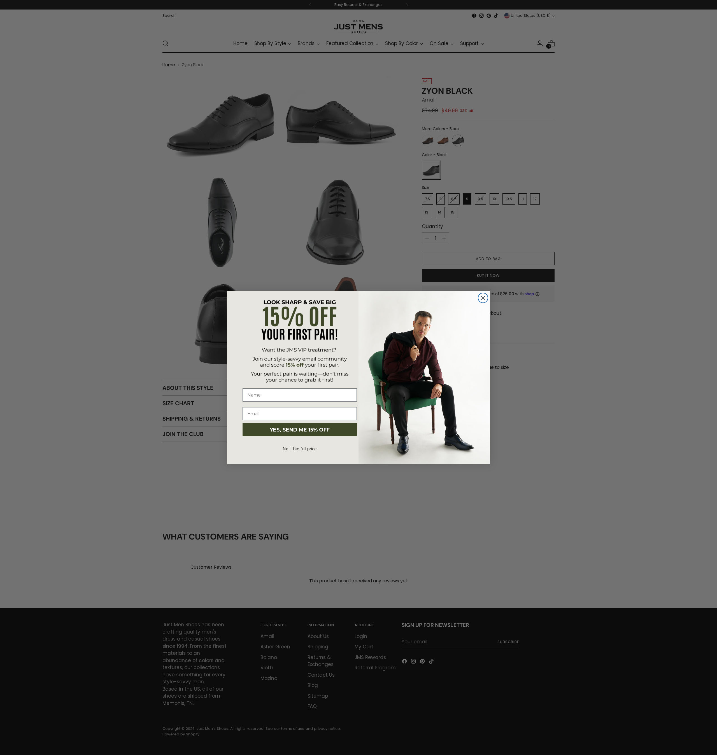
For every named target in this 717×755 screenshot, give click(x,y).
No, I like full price (300, 448)
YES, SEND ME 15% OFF (300, 430)
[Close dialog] (483, 298)
